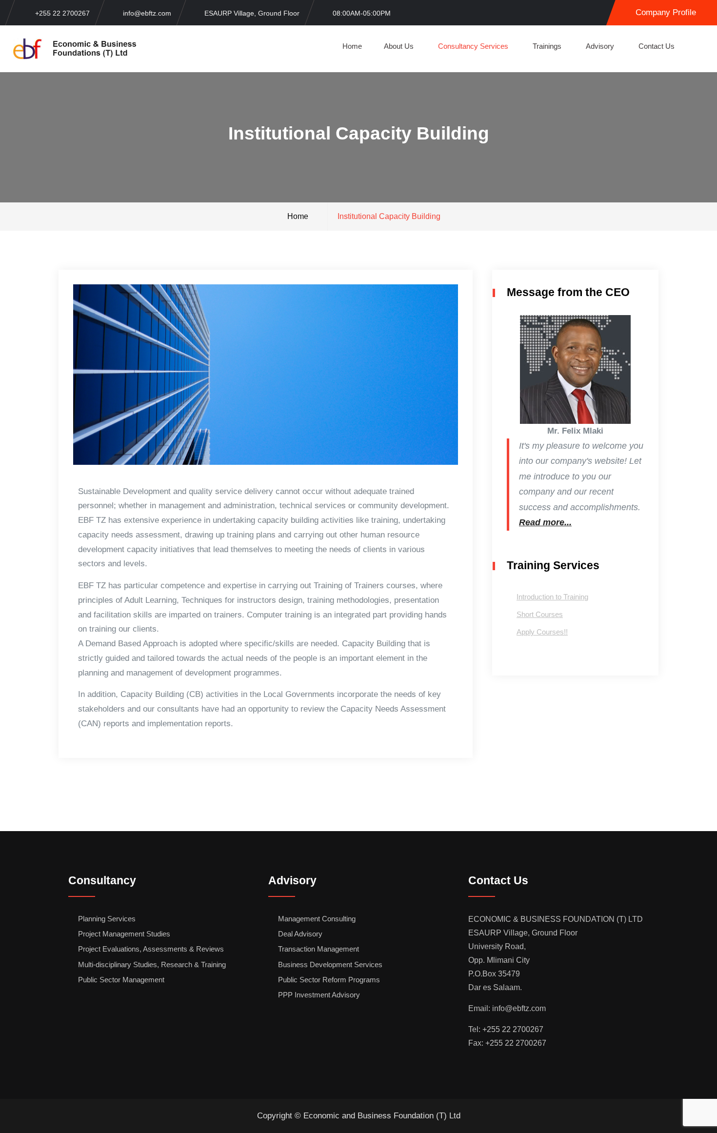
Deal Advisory (300, 934)
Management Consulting (317, 918)
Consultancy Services (473, 46)
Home (352, 46)
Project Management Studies (124, 934)
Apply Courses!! (542, 632)
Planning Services (107, 918)
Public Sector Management (121, 979)
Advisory (600, 46)
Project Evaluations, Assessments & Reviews (151, 949)
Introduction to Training (552, 597)
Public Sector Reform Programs (329, 979)
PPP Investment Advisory (319, 995)
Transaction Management (318, 949)
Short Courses (540, 614)
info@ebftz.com (147, 13)
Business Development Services (330, 964)
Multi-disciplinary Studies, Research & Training (152, 964)
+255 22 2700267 (62, 13)
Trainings (547, 46)
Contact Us (656, 46)
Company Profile (666, 12)
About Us (399, 46)
